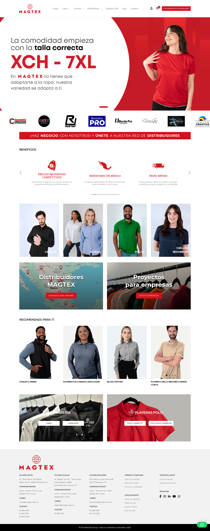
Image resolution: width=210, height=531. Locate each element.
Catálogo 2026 (112, 8)
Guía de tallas (130, 511)
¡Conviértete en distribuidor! (176, 8)
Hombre (77, 8)
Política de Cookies (132, 483)
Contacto (134, 8)
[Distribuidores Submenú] (102, 8)
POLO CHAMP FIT (135, 423)
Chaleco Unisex (27, 381)
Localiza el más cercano (61, 295)
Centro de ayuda (166, 479)
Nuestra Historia (131, 507)
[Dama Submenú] (70, 8)
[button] (202, 525)
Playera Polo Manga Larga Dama (81, 381)
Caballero (73, 423)
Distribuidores (93, 8)
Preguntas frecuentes (168, 483)
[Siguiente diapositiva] (189, 172)
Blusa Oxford (115, 381)
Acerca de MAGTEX (132, 499)
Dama (65, 8)
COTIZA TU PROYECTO (149, 295)
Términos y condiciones (133, 487)
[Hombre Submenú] (84, 8)
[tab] (97, 107)
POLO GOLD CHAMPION (161, 423)
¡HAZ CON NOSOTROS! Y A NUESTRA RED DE (105, 136)
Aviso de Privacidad (132, 479)
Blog (124, 8)
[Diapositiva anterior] (20, 172)
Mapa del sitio (130, 503)
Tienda (55, 8)
